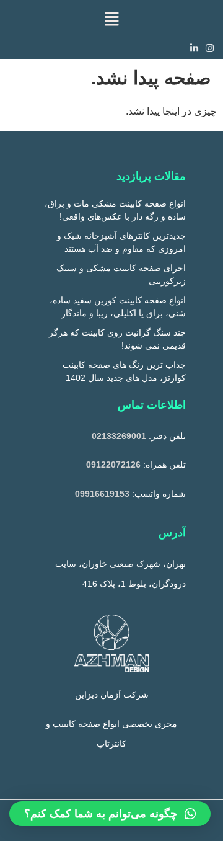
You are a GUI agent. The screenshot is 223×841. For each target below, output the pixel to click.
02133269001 (119, 436)
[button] (111, 18)
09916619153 (102, 494)
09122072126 (113, 464)
